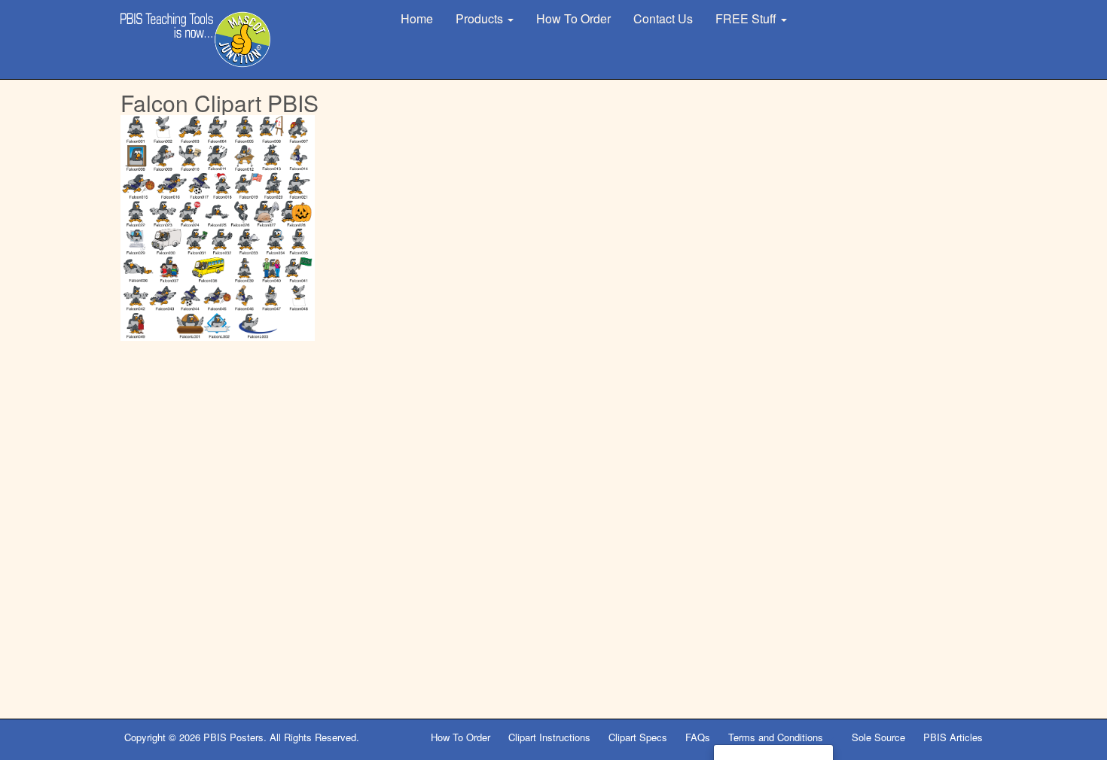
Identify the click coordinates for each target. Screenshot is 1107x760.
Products (481, 18)
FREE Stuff (747, 18)
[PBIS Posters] (195, 39)
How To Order (573, 18)
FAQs (697, 737)
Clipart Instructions (549, 737)
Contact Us (663, 18)
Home (417, 18)
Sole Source (878, 737)
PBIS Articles (953, 737)
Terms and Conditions (777, 737)
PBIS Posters (233, 737)
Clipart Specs (637, 737)
